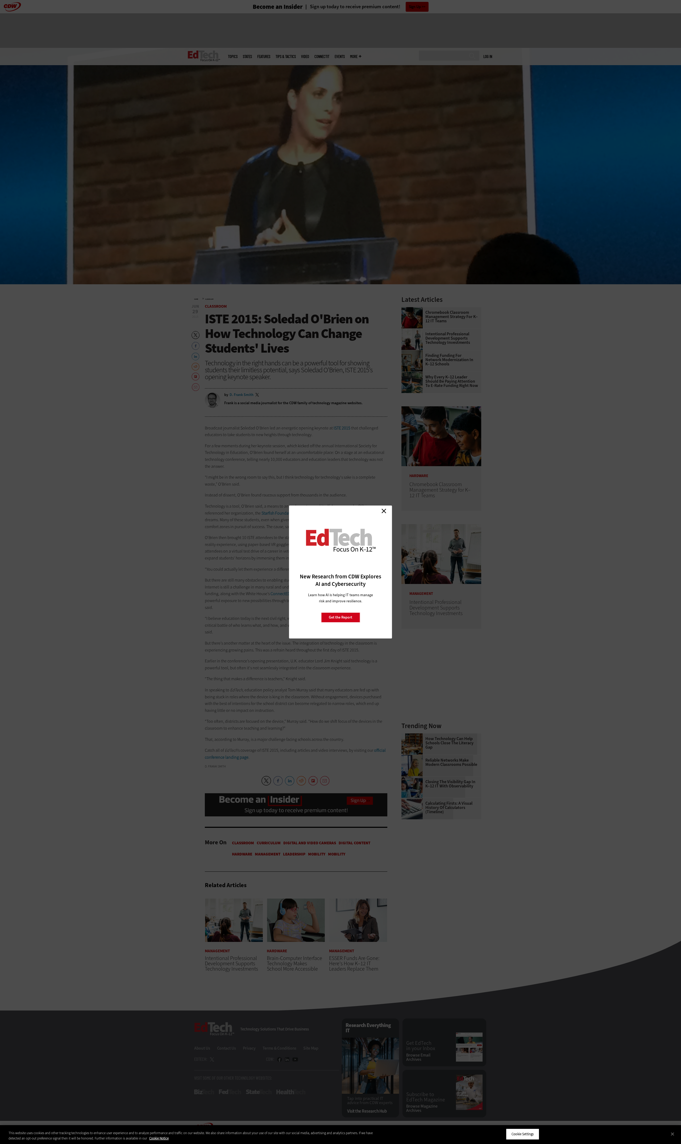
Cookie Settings (523, 1134)
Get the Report (340, 617)
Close (384, 511)
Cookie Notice (159, 1138)
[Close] (672, 1134)
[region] (340, 1134)
